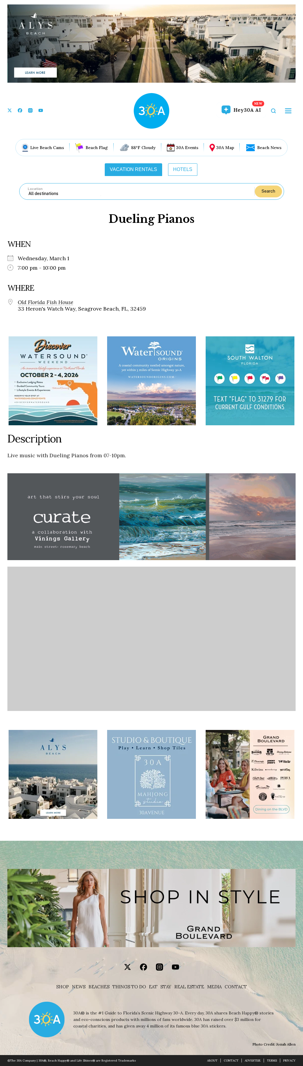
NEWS (79, 987)
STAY (165, 987)
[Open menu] (288, 110)
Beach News (269, 147)
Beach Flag (97, 147)
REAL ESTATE (189, 987)
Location (35, 189)
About (212, 1060)
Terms (272, 1060)
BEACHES (98, 987)
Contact (236, 987)
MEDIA (214, 987)
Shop (62, 987)
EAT (153, 987)
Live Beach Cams (47, 147)
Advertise (253, 1060)
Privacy (289, 1060)
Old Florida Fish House (45, 302)
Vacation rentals (133, 169)
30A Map (225, 147)
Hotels (182, 169)
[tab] (133, 169)
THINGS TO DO (129, 987)
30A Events (187, 147)
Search (268, 191)
